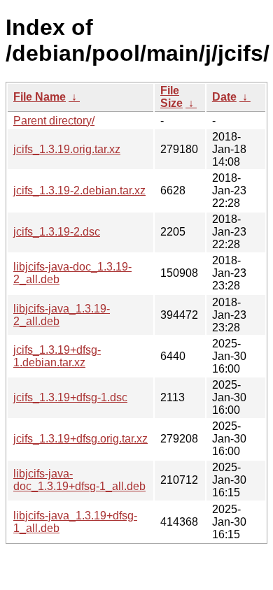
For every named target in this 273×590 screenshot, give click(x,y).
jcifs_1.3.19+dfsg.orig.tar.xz (80, 439)
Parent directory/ (53, 121)
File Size (171, 97)
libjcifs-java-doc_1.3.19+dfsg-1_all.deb (79, 480)
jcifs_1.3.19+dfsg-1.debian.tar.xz (57, 356)
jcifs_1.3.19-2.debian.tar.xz (79, 190)
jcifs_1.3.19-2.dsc (56, 232)
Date (224, 97)
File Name (39, 97)
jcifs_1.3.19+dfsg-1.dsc (70, 397)
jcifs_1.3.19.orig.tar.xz (66, 149)
